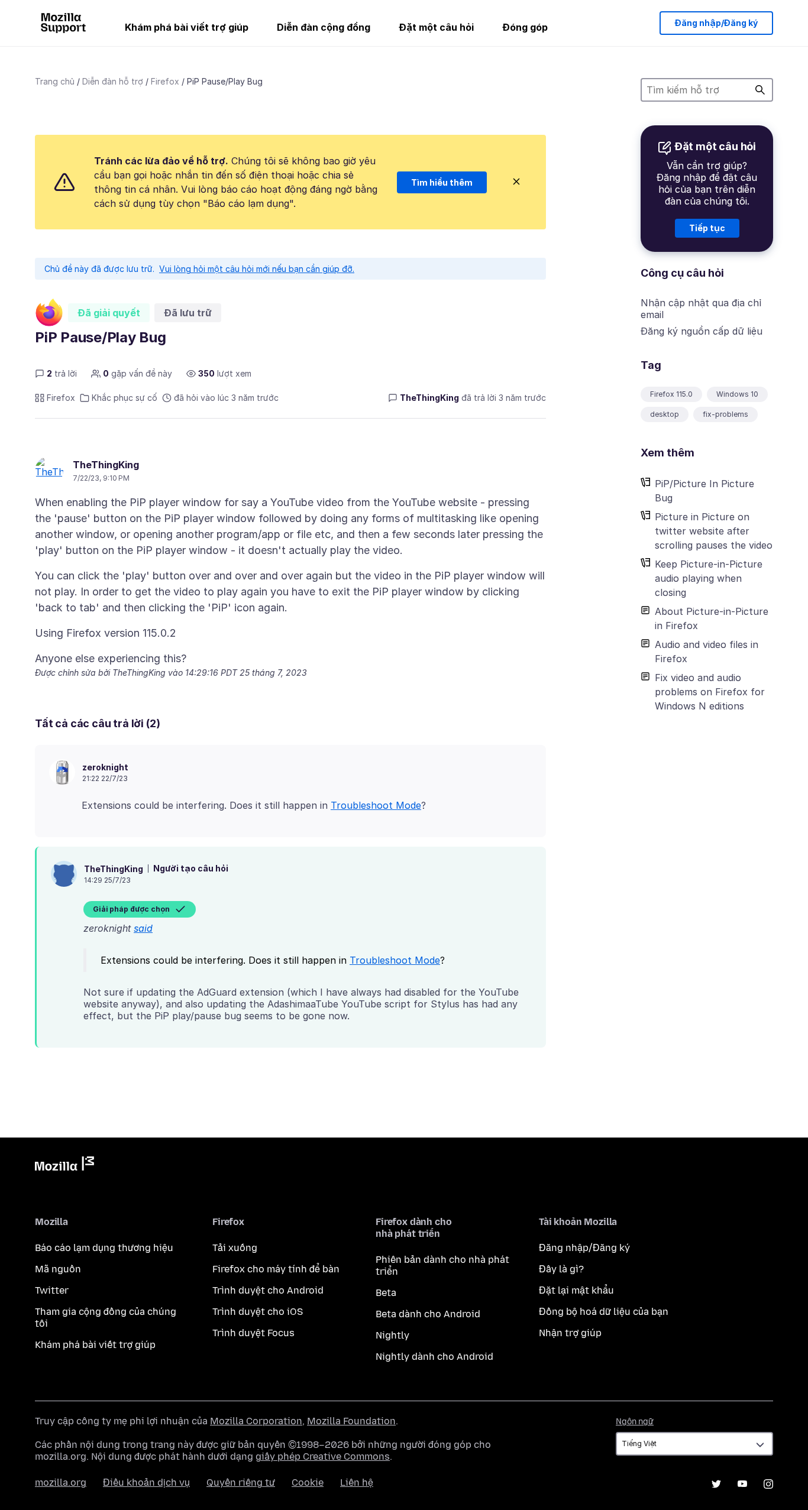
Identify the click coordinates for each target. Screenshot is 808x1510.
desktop (664, 414)
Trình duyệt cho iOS (257, 1311)
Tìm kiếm (760, 89)
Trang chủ (55, 81)
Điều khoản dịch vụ (146, 1482)
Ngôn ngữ (635, 1422)
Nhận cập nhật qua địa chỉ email (701, 308)
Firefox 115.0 (671, 394)
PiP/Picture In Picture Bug (704, 491)
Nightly (392, 1335)
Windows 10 (737, 394)
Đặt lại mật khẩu (576, 1290)
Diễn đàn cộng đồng (323, 27)
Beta (386, 1292)
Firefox (165, 81)
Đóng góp (525, 27)
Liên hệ (356, 1482)
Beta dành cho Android (428, 1314)
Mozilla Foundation (351, 1421)
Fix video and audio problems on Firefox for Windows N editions (710, 692)
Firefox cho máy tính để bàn (276, 1269)
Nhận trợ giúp (570, 1333)
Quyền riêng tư (240, 1482)
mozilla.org (60, 1482)
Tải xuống (234, 1247)
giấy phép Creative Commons (323, 1456)
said (143, 928)
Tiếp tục (707, 228)
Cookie (308, 1482)
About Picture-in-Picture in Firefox (711, 618)
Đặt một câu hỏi (436, 27)
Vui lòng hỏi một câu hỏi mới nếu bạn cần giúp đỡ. (256, 269)
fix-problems (725, 414)
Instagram (768, 1484)
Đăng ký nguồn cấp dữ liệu (701, 331)
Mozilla (64, 1165)
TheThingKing (106, 465)
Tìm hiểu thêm (442, 182)
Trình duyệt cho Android (268, 1290)
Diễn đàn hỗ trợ (112, 81)
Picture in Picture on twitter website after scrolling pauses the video (714, 531)
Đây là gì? (561, 1269)
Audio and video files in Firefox (706, 652)
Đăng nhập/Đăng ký (716, 23)
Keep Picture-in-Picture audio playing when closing (708, 578)
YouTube (742, 1484)
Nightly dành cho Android (434, 1356)
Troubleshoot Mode (376, 805)
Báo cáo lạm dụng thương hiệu (104, 1247)
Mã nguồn (58, 1269)
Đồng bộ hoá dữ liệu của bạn (603, 1311)
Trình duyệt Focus (253, 1333)
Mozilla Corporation (256, 1421)
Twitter (52, 1290)
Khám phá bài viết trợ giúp (186, 27)
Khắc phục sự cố (124, 398)
